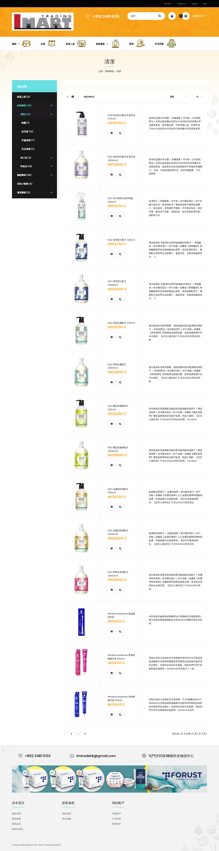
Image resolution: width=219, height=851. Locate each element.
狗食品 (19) (26, 166)
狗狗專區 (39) (24, 105)
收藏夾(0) (181, 3)
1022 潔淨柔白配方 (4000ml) (117, 283)
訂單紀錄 (116, 818)
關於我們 (16, 813)
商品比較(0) (89, 96)
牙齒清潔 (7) (27, 140)
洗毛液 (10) (27, 131)
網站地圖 (66, 818)
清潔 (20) (25, 114)
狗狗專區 (109, 71)
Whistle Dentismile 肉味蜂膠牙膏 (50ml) (121, 698)
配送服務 (16, 818)
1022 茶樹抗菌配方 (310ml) (121, 323)
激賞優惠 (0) (23, 192)
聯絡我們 (66, 813)
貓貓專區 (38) (24, 175)
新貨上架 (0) (23, 96)
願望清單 (116, 823)
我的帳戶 (168, 3)
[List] (73, 97)
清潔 (118, 71)
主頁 (100, 71)
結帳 (205, 3)
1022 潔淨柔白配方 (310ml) (121, 240)
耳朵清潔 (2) (27, 149)
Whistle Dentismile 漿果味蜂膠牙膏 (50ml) (121, 656)
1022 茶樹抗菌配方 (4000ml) (117, 366)
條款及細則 (17, 829)
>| (85, 733)
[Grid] (67, 97)
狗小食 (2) (26, 157)
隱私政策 (16, 823)
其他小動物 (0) (24, 183)
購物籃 (195, 3)
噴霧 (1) (25, 122)
